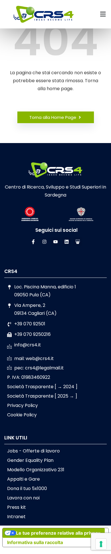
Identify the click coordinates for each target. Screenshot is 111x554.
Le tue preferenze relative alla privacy (58, 533)
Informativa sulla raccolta (35, 542)
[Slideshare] (77, 241)
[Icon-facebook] (33, 241)
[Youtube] (55, 241)
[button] (103, 14)
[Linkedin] (66, 241)
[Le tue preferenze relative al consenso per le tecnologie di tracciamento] (101, 544)
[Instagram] (44, 241)
